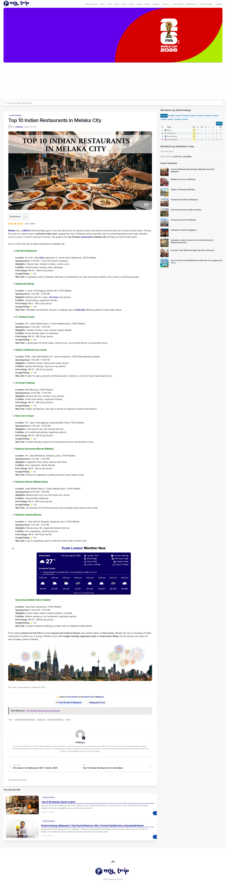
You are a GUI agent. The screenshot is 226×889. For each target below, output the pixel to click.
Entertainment (191, 4)
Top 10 (68, 720)
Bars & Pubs (178, 4)
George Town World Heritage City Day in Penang (192, 250)
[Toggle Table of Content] (24, 217)
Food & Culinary (15, 115)
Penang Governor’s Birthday (183, 220)
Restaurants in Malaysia (55, 720)
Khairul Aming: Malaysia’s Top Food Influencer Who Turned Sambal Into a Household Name (92, 825)
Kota (42, 258)
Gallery (147, 4)
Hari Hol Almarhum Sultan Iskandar (186, 210)
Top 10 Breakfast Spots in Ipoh (58, 801)
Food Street (72, 697)
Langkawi (218, 4)
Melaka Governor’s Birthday (183, 179)
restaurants (86, 237)
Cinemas (155, 4)
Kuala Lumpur (72, 548)
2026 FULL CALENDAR (182, 157)
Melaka (11, 230)
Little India (80, 310)
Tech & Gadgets (205, 4)
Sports (131, 4)
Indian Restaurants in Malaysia (25, 720)
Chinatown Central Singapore (184, 230)
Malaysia (99, 697)
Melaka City (41, 720)
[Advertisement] (113, 81)
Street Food (87, 697)
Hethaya (19, 127)
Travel (109, 4)
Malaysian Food (91, 4)
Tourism (165, 4)
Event (102, 4)
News (116, 4)
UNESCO (26, 230)
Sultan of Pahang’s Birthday (183, 189)
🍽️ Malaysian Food (96, 702)
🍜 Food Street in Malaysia (68, 702)
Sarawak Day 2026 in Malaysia (184, 199)
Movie (124, 4)
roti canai (53, 297)
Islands (139, 4)
